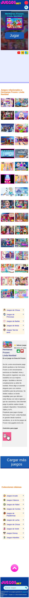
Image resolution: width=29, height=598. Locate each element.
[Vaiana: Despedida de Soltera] (21, 282)
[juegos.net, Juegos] (10, 2)
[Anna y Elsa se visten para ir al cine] (7, 218)
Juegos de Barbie (13, 321)
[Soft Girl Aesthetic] (21, 180)
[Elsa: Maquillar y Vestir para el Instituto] (7, 295)
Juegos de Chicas (13, 310)
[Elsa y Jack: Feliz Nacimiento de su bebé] (21, 129)
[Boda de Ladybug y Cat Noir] (7, 231)
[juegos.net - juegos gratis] (11, 582)
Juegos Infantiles (13, 538)
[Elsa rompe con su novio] (7, 103)
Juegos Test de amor (12, 331)
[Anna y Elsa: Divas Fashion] (21, 256)
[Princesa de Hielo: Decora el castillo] (21, 193)
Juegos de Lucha (13, 520)
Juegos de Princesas (10, 316)
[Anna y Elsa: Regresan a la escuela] (21, 142)
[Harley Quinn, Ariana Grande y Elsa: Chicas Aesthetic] (7, 167)
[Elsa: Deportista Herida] (21, 167)
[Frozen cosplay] (7, 142)
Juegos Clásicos (13, 500)
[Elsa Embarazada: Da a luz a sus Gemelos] (21, 103)
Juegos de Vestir (13, 529)
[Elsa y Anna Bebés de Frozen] (21, 231)
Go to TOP (14, 568)
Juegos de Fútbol (13, 505)
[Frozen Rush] (7, 129)
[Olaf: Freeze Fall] (21, 154)
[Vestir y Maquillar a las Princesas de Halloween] (7, 282)
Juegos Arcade (12, 496)
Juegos (24, 592)
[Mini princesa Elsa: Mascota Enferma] (21, 295)
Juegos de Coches (13, 509)
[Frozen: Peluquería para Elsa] (21, 116)
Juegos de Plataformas (11, 514)
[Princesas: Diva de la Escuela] (7, 256)
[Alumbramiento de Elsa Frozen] (7, 269)
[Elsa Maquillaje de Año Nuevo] (7, 205)
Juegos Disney (12, 533)
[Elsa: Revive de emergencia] (21, 244)
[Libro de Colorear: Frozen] (7, 193)
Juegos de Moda (13, 326)
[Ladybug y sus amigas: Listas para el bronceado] (21, 218)
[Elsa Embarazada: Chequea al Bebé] (21, 205)
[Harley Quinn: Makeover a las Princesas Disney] (7, 116)
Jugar (14, 35)
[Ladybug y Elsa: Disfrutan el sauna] (7, 244)
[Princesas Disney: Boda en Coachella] (21, 269)
